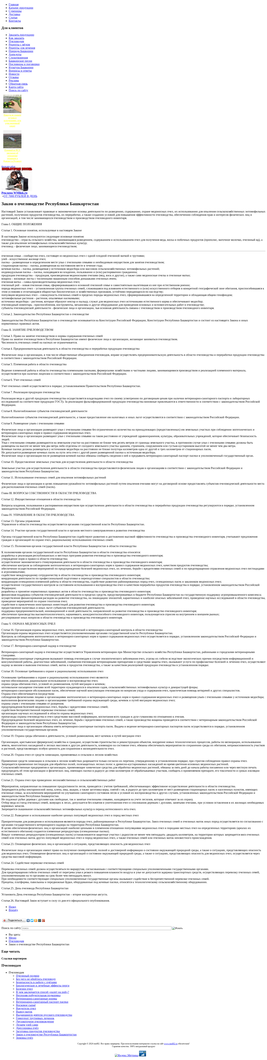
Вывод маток (24, 1011)
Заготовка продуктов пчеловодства (38, 1031)
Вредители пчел (26, 1008)
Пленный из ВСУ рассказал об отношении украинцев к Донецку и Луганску (12, 155)
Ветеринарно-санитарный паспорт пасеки (42, 1001)
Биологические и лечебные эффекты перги (42, 985)
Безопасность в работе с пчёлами (36, 982)
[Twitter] (32, 920)
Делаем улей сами (27, 1024)
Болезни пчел (24, 988)
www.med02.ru (170, 1043)
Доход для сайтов (8, 166)
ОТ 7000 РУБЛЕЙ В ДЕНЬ (20, 196)
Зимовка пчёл (24, 1037)
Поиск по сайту (11, 928)
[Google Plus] (43, 920)
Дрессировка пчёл (27, 1028)
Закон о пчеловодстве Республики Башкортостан (46, 1034)
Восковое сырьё (26, 1005)
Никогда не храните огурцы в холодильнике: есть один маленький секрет (12, 120)
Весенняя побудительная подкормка (38, 995)
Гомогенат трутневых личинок (35, 1018)
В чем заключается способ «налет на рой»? (42, 992)
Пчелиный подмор (27, 975)
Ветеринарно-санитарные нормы (36, 998)
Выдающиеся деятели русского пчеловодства (44, 1014)
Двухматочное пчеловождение (35, 1021)
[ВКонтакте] (28, 920)
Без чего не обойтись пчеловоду (36, 979)
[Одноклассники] (36, 920)
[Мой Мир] (40, 920)
